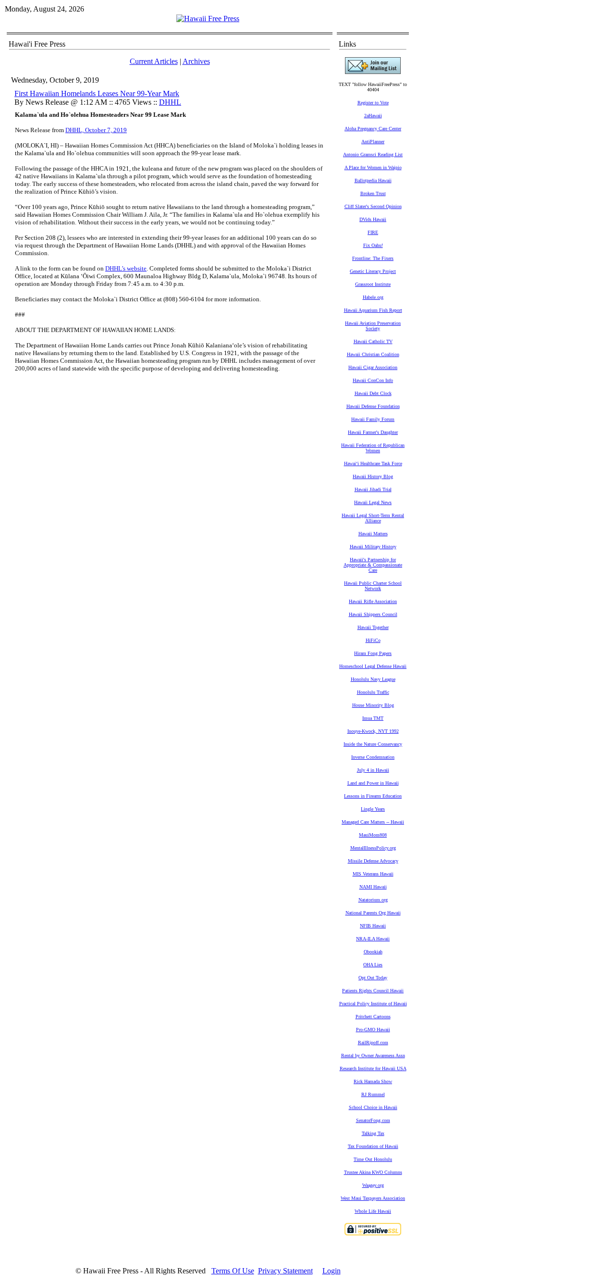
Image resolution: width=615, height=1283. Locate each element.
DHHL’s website (126, 268)
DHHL (170, 102)
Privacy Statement (285, 1271)
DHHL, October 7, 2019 (96, 130)
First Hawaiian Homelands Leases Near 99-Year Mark (96, 93)
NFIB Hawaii (373, 925)
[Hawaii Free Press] (207, 18)
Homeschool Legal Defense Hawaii (372, 666)
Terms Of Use (232, 1271)
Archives (196, 61)
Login (331, 1271)
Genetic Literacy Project (373, 271)
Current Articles (154, 61)
